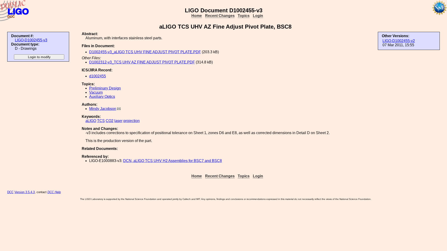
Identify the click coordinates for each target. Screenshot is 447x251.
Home (196, 16)
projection (131, 121)
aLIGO (90, 121)
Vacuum (96, 92)
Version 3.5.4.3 (24, 192)
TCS (101, 121)
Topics (244, 16)
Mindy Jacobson (102, 109)
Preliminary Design (105, 88)
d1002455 (97, 76)
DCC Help (54, 192)
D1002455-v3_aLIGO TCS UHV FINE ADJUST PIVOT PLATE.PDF (145, 52)
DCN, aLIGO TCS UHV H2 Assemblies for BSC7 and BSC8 (172, 161)
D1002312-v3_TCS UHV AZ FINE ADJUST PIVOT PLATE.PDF (142, 62)
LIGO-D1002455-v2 (399, 41)
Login (258, 16)
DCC (10, 192)
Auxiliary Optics (102, 97)
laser (118, 121)
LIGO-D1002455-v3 (31, 40)
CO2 (109, 121)
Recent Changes (220, 16)
